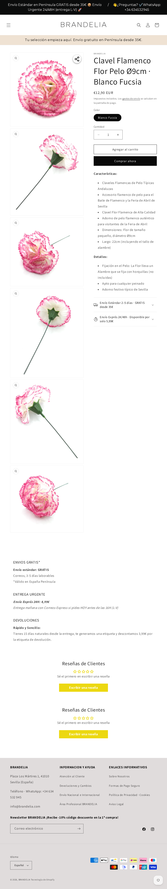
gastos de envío (131, 98)
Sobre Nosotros (119, 776)
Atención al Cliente (72, 776)
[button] (8, 25)
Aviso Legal (116, 804)
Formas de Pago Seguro (124, 786)
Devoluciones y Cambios (76, 786)
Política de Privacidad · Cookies (129, 795)
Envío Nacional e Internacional (80, 795)
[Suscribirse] (78, 828)
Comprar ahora (125, 161)
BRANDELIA (24, 879)
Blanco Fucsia (107, 117)
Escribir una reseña (83, 687)
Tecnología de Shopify (43, 879)
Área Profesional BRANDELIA (78, 804)
